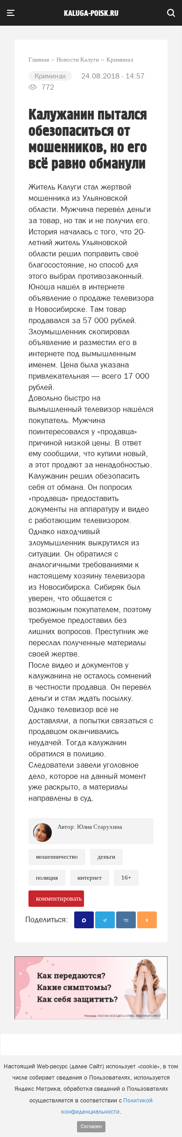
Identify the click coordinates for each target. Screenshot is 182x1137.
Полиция (47, 877)
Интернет (89, 877)
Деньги (106, 856)
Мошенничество (57, 856)
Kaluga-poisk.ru (91, 13)
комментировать (59, 898)
